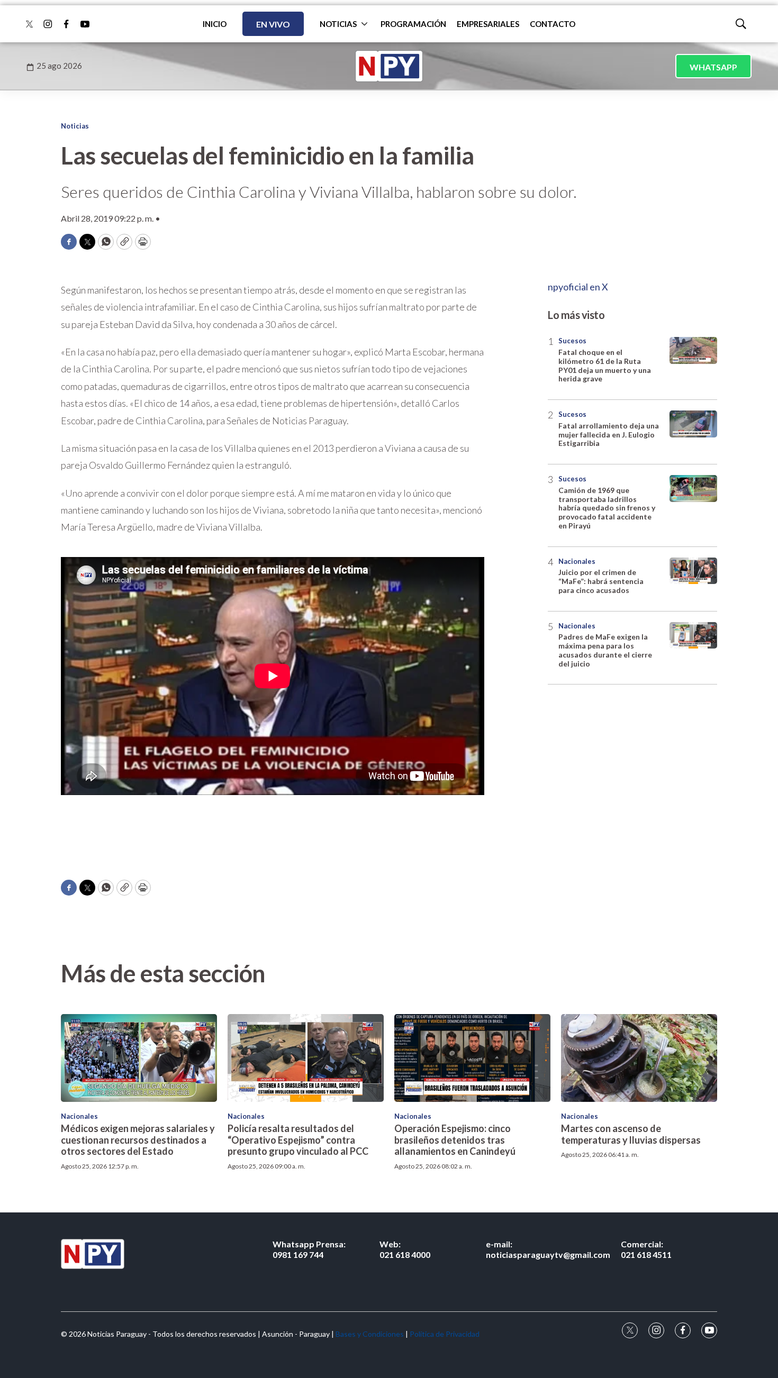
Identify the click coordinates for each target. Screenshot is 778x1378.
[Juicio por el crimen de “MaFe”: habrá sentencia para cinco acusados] (693, 571)
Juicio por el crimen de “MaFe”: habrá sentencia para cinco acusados (601, 581)
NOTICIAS (338, 24)
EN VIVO (273, 24)
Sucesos (572, 340)
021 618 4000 (404, 1249)
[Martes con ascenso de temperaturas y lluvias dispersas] (639, 1058)
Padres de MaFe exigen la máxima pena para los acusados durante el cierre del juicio (605, 650)
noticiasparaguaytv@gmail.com (548, 1249)
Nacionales (576, 561)
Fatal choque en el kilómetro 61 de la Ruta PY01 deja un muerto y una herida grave (604, 365)
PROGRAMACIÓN (413, 24)
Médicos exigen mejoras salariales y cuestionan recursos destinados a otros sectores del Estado (138, 1140)
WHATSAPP (713, 67)
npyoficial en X (578, 287)
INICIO (215, 24)
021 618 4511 (646, 1249)
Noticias (75, 126)
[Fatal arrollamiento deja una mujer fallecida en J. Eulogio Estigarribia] (693, 423)
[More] (364, 24)
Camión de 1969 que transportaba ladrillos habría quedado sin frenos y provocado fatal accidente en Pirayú (606, 508)
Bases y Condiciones (370, 1333)
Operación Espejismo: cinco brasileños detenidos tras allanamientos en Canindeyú (454, 1140)
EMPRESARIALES (488, 24)
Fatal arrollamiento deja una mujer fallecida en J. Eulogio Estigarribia (608, 434)
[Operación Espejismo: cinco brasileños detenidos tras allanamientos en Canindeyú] (472, 1058)
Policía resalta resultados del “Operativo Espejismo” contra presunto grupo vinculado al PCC (298, 1140)
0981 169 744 (309, 1249)
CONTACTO (552, 24)
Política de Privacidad (445, 1333)
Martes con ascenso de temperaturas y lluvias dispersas (631, 1134)
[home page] (389, 66)
